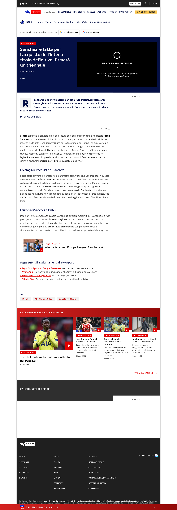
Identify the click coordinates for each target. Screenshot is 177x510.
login (154, 4)
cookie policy (95, 467)
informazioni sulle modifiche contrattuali (95, 501)
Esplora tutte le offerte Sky (45, 4)
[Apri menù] (21, 12)
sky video (23, 473)
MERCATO (101, 12)
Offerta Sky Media (97, 483)
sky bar (57, 478)
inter (25, 299)
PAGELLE (91, 12)
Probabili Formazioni (100, 22)
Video (48, 22)
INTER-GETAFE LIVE (30, 116)
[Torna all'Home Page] (33, 12)
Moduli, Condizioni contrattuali (54, 501)
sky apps (58, 467)
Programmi (59, 488)
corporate (93, 488)
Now (56, 473)
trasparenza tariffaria (123, 501)
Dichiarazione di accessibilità (102, 478)
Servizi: (57, 456)
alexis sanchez (44, 299)
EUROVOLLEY (125, 12)
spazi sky (58, 483)
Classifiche (82, 22)
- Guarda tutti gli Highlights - (35, 275)
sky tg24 (23, 467)
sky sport (24, 462)
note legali (93, 473)
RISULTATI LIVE (64, 12)
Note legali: (93, 456)
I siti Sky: (22, 456)
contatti (144, 501)
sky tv (57, 462)
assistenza (135, 501)
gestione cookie (96, 462)
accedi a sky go (146, 456)
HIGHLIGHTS (79, 12)
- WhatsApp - (27, 272)
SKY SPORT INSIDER (146, 12)
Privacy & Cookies (73, 501)
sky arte (23, 478)
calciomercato (68, 299)
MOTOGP (113, 12)
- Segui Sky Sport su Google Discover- (40, 268)
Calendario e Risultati (64, 22)
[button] (84, 507)
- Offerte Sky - (28, 279)
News (40, 22)
